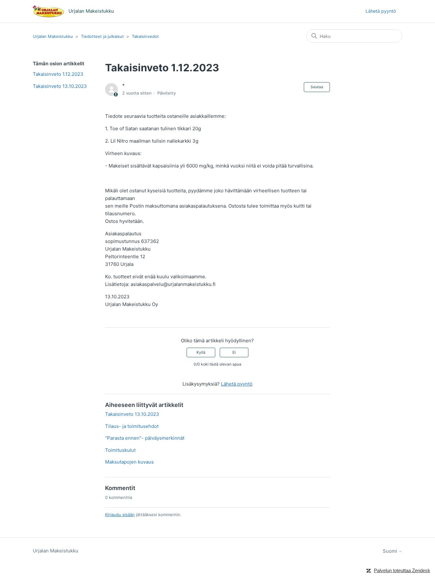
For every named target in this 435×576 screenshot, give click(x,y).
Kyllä (200, 352)
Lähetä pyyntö (381, 11)
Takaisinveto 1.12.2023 (58, 74)
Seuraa (316, 86)
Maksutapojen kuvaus (129, 462)
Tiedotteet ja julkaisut (102, 36)
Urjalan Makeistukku (53, 36)
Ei (234, 352)
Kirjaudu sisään (120, 514)
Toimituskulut (120, 450)
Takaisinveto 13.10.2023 (60, 86)
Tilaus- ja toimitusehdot (132, 426)
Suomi (390, 551)
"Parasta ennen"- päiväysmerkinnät (144, 438)
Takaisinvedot (145, 36)
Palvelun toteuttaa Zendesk (402, 570)
